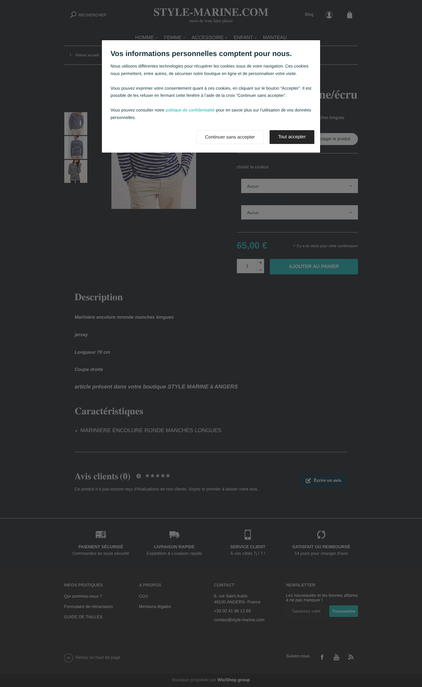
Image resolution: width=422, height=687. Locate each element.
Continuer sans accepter (230, 137)
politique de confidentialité (190, 110)
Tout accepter (292, 136)
